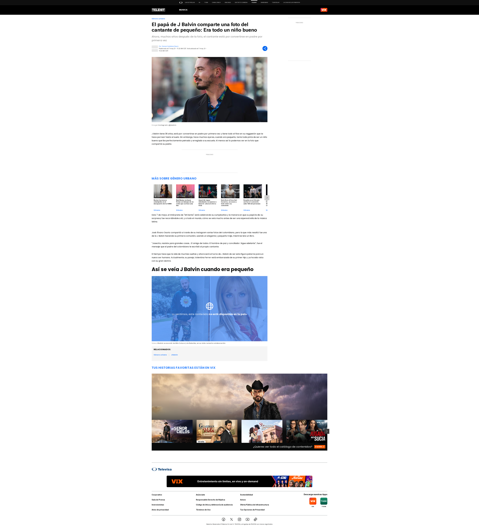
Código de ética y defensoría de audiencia (214, 505)
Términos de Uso (203, 510)
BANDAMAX (264, 2)
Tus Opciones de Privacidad (252, 510)
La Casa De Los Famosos (291, 2)
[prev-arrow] (150, 431)
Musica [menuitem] (183, 9)
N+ (199, 2)
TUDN (206, 2)
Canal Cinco (216, 2)
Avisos (243, 500)
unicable (228, 2)
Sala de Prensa (158, 500)
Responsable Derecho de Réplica (210, 500)
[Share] (264, 48)
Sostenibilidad (246, 495)
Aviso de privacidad (160, 510)
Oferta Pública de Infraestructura (254, 505)
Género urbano (158, 19)
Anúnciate (200, 495)
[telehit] (158, 10)
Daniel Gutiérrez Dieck (170, 46)
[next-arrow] (266, 197)
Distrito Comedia (241, 2)
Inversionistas (158, 505)
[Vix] (324, 10)
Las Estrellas (190, 2)
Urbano (157, 210)
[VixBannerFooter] (239, 481)
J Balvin (174, 355)
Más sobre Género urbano (174, 178)
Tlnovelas (275, 2)
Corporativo (157, 495)
